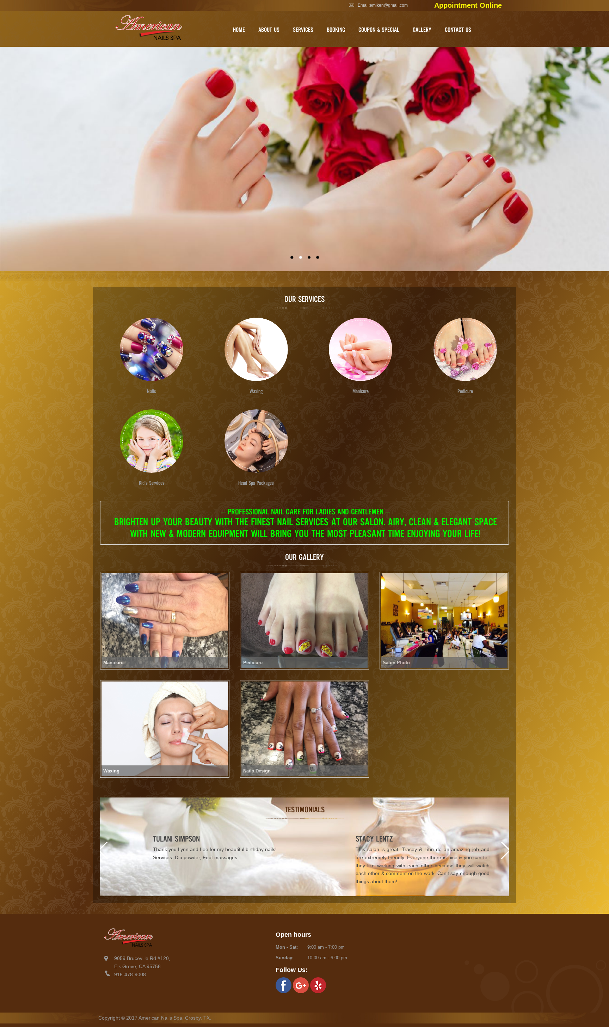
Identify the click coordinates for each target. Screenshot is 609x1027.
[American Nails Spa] (304, 160)
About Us (268, 29)
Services (303, 29)
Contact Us (458, 29)
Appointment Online (468, 5)
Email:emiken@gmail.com (383, 5)
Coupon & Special (378, 29)
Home (239, 29)
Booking (336, 29)
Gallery (422, 29)
